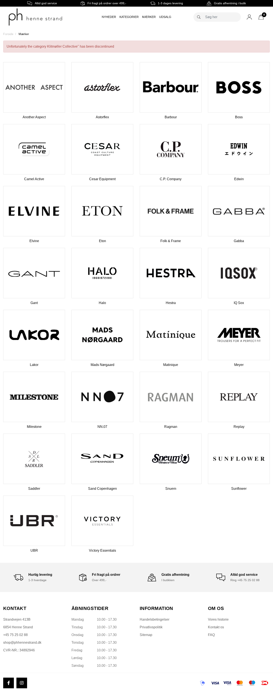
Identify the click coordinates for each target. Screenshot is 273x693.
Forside (8, 34)
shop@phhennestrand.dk (22, 642)
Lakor (34, 365)
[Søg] (199, 17)
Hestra (171, 303)
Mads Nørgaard (102, 365)
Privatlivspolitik (151, 627)
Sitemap (146, 635)
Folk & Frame (170, 241)
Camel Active (34, 179)
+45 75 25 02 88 (15, 635)
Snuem (170, 488)
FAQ (211, 635)
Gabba (239, 241)
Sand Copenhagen (102, 488)
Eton (102, 241)
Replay (239, 426)
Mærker (149, 17)
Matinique (170, 365)
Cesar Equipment (102, 179)
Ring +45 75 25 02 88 (245, 580)
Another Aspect (34, 117)
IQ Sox (239, 303)
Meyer (239, 365)
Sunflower (239, 488)
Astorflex (102, 117)
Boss (239, 117)
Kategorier (129, 17)
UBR (34, 550)
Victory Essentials (102, 550)
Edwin (239, 179)
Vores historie (218, 619)
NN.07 (102, 426)
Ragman (170, 426)
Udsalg (165, 17)
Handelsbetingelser (154, 619)
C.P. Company (171, 179)
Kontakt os (216, 627)
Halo (102, 303)
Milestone (34, 426)
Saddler (34, 488)
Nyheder (109, 17)
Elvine (34, 241)
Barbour (171, 117)
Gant (34, 303)
